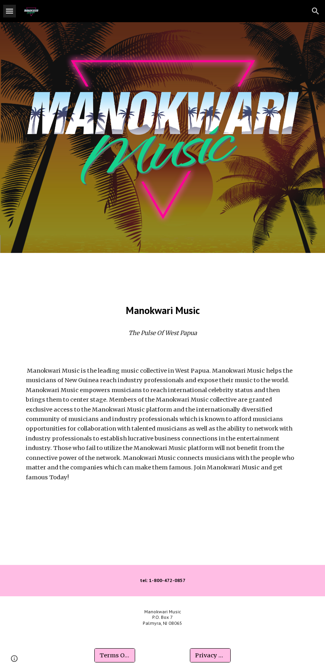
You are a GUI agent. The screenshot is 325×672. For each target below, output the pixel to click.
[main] (162, 310)
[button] (9, 11)
